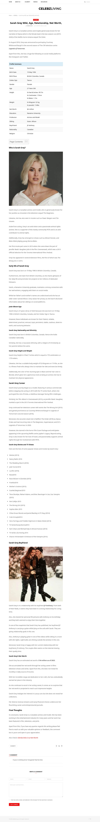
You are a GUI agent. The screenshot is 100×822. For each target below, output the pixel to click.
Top (90, 819)
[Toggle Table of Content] (25, 141)
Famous (35, 2)
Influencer (44, 2)
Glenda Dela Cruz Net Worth (28, 738)
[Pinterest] (62, 746)
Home (10, 2)
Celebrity (27, 2)
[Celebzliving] (50, 8)
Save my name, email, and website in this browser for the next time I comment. (32, 800)
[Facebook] (56, 746)
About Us (17, 2)
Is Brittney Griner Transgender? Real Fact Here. (30, 760)
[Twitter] (59, 746)
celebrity (13, 746)
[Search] (84, 1)
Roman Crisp (30, 25)
